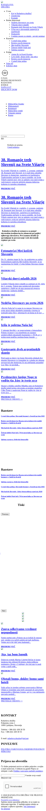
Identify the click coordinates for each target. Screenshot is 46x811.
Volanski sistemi (14, 113)
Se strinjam (5, 809)
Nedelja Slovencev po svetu (22, 22)
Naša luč (9, 63)
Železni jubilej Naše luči (21, 47)
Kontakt (14, 18)
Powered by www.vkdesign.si (10, 800)
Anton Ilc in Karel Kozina (21, 54)
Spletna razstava (17, 50)
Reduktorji (12, 108)
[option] (2, 191)
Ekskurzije (15, 34)
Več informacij (29, 806)
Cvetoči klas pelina (19, 41)
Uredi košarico (13, 147)
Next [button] (3, 611)
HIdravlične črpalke (16, 104)
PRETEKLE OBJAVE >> (12, 399)
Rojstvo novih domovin (20, 43)
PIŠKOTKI (5, 751)
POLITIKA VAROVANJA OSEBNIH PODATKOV (23, 749)
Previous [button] (5, 514)
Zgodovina (15, 16)
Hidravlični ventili (15, 111)
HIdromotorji (13, 106)
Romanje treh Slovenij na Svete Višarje (27, 27)
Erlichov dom (11, 66)
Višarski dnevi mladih (20, 25)
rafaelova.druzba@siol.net (17, 738)
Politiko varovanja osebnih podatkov (28, 771)
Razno (10, 115)
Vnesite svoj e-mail (33, 775)
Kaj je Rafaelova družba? (21, 13)
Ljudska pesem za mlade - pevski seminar (28, 36)
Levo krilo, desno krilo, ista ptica (24, 57)
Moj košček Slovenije (20, 45)
